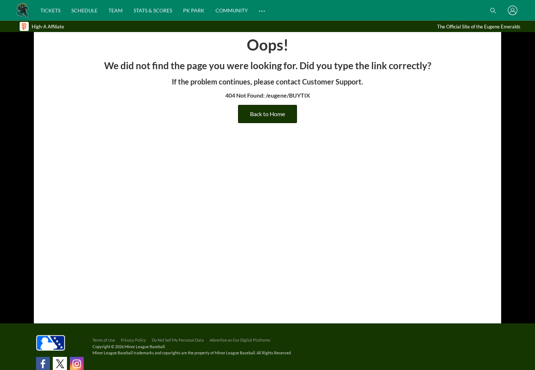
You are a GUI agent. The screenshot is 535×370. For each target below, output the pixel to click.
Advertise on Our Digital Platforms (240, 340)
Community (231, 10)
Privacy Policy (133, 340)
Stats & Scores (153, 10)
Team (115, 10)
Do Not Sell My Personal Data (178, 340)
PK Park (194, 10)
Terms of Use (103, 340)
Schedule (84, 10)
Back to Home (267, 113)
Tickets (50, 10)
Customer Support (331, 81)
